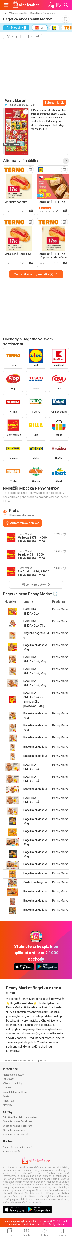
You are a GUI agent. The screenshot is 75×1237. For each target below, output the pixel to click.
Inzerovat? (9, 1078)
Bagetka (35, 13)
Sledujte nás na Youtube (16, 1130)
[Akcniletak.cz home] (26, 4)
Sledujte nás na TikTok (16, 1134)
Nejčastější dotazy (13, 1074)
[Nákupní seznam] (58, 5)
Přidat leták (9, 1100)
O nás (6, 1096)
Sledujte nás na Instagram (17, 1125)
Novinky (7, 1105)
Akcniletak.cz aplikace (15, 1092)
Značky (7, 1087)
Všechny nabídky (18, 13)
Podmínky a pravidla (34, 1224)
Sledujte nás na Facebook (17, 1121)
